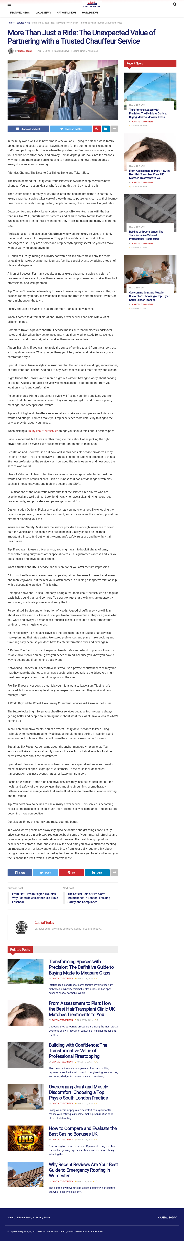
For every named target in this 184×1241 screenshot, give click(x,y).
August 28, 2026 (84, 978)
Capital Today (25, 50)
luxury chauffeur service (43, 431)
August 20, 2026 (84, 1139)
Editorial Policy (24, 1217)
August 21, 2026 (84, 1061)
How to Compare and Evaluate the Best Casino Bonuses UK (83, 1131)
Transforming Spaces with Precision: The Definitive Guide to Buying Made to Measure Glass (81, 967)
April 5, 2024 (44, 50)
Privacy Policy (43, 1217)
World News (90, 12)
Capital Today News (62, 978)
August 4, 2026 (83, 1181)
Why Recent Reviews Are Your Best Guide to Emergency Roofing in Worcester (83, 1170)
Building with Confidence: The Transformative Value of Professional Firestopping (78, 1050)
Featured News (20, 12)
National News (66, 12)
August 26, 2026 (84, 1020)
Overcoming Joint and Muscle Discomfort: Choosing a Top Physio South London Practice (78, 1092)
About (10, 1217)
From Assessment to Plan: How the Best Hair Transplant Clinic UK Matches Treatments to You (82, 1008)
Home (10, 22)
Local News (43, 12)
